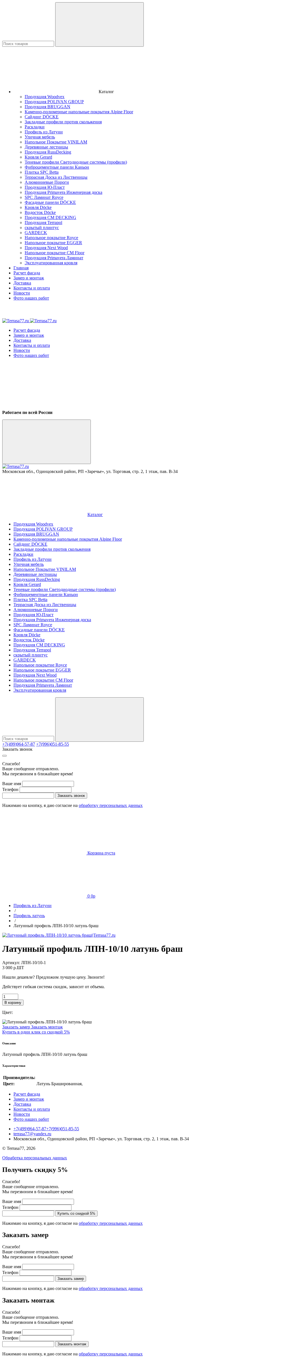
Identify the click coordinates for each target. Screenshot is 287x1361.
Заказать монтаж (47, 1027)
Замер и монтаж (28, 278)
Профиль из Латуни (44, 131)
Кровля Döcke (38, 207)
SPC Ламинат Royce (44, 197)
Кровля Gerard (38, 157)
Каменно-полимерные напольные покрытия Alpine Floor (79, 111)
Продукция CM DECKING (50, 217)
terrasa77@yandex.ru (32, 1133)
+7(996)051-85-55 (52, 744)
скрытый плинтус (42, 227)
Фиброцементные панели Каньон (57, 167)
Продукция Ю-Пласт (45, 187)
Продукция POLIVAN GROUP (54, 101)
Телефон (10, 789)
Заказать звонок (17, 749)
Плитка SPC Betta (42, 172)
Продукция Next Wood (46, 247)
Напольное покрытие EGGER (53, 242)
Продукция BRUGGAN (47, 106)
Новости (21, 293)
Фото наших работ (31, 298)
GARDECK (36, 232)
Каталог (95, 514)
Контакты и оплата (31, 288)
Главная (21, 267)
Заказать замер (16, 1027)
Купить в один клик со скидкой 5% (36, 1032)
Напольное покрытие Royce (51, 237)
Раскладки (35, 126)
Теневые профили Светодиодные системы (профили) (76, 162)
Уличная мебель (40, 137)
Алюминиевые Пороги (47, 182)
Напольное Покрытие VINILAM (56, 142)
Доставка (22, 283)
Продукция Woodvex (44, 96)
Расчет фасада (26, 272)
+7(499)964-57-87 (18, 744)
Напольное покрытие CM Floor (54, 252)
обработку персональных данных (111, 805)
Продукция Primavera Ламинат (54, 257)
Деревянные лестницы (46, 147)
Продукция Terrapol (43, 222)
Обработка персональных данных (34, 1157)
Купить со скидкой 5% (76, 1213)
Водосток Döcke (40, 212)
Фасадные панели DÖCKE (50, 202)
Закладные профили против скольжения (63, 121)
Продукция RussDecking (48, 152)
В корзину (12, 1002)
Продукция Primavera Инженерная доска (63, 192)
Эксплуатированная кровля (51, 262)
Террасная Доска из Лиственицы (56, 177)
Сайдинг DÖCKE (42, 116)
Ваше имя (11, 783)
